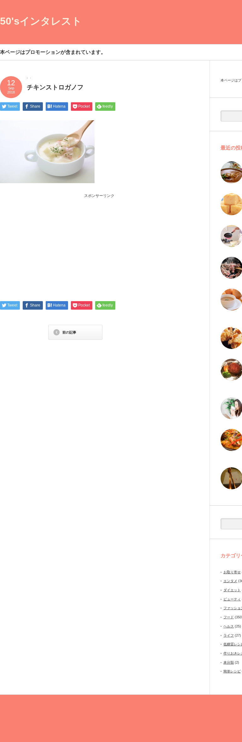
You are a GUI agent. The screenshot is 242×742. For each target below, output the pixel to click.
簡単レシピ (232, 671)
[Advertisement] (99, 243)
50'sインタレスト (41, 21)
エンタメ (230, 581)
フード (228, 617)
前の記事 (69, 332)
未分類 (228, 662)
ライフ (228, 635)
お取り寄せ (232, 572)
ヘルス (228, 626)
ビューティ (232, 599)
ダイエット (232, 590)
